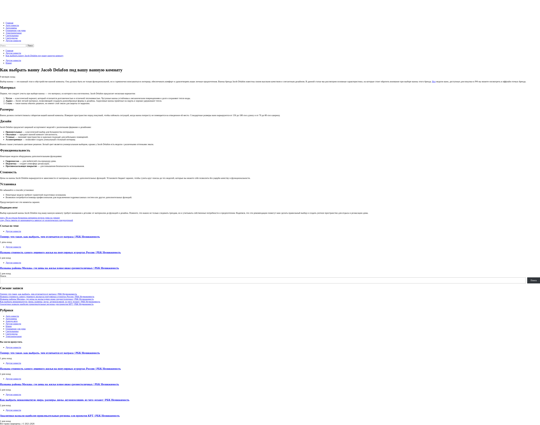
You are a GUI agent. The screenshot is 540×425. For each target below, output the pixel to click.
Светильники (12, 35)
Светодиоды (12, 38)
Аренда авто (12, 321)
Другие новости (13, 40)
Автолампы (11, 28)
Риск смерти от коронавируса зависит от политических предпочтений (36, 220)
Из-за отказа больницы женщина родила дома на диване (30, 218)
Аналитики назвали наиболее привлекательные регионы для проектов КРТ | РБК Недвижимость (47, 304)
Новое (9, 63)
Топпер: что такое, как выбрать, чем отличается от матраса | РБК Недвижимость (50, 236)
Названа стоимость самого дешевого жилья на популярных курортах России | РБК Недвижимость (60, 252)
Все (434, 81)
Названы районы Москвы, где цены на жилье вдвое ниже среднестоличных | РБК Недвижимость (59, 268)
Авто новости (12, 25)
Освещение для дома (16, 30)
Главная (9, 23)
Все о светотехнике (22, 8)
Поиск (3, 276)
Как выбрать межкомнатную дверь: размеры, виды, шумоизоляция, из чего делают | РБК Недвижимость (50, 301)
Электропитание (14, 33)
